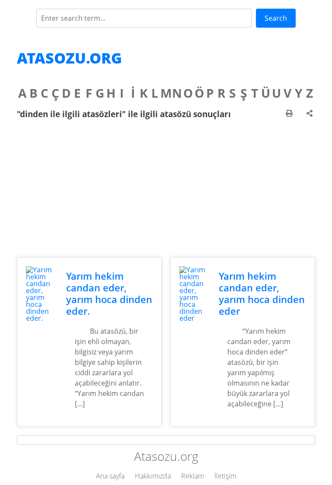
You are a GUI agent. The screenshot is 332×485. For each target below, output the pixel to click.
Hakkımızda (153, 476)
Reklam (192, 476)
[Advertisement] (166, 188)
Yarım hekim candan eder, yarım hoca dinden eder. (109, 293)
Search (276, 18)
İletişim (225, 476)
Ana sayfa (110, 476)
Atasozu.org (69, 58)
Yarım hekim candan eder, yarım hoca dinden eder (262, 293)
